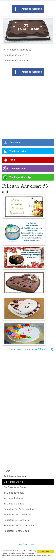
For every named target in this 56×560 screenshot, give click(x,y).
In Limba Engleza (14, 493)
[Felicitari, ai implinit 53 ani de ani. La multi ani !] (24, 206)
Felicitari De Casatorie (17, 520)
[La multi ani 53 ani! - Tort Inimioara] (24, 308)
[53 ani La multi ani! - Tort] (24, 333)
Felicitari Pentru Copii (16, 531)
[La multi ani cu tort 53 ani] (24, 282)
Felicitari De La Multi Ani (18, 514)
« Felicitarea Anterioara (17, 50)
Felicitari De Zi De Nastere (19, 509)
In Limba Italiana (13, 498)
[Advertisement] (28, 108)
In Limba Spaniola (14, 503)
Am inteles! (46, 551)
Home (7, 471)
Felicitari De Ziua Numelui (19, 525)
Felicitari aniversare (15, 476)
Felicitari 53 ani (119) (16, 55)
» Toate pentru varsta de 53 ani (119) (29, 349)
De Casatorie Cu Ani (15, 487)
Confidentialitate (26, 544)
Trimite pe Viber (17, 168)
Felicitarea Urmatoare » (17, 60)
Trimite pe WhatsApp (20, 177)
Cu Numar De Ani (14, 482)
